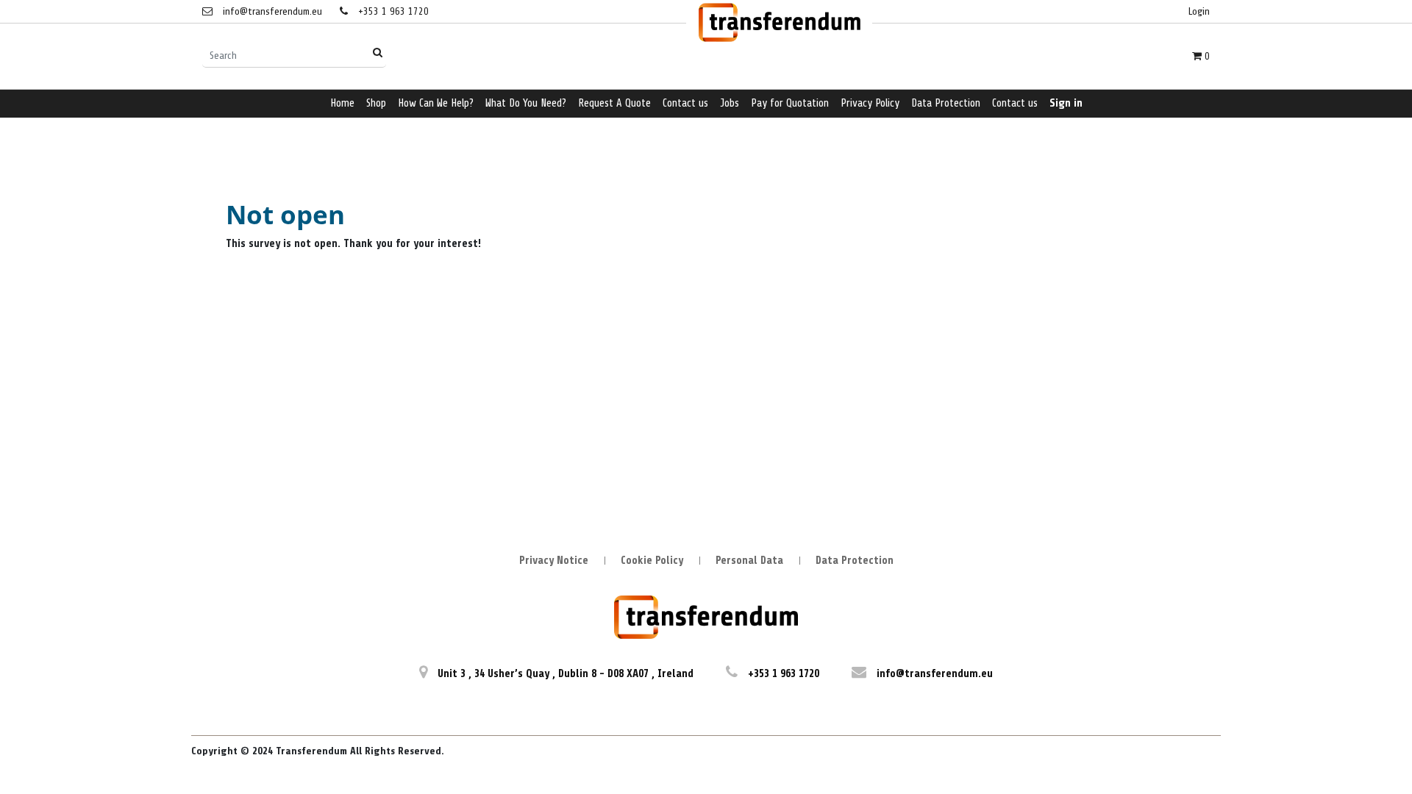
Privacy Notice (553, 560)
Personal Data (749, 560)
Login (1199, 11)
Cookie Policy (652, 560)
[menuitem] (342, 104)
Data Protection (855, 560)
